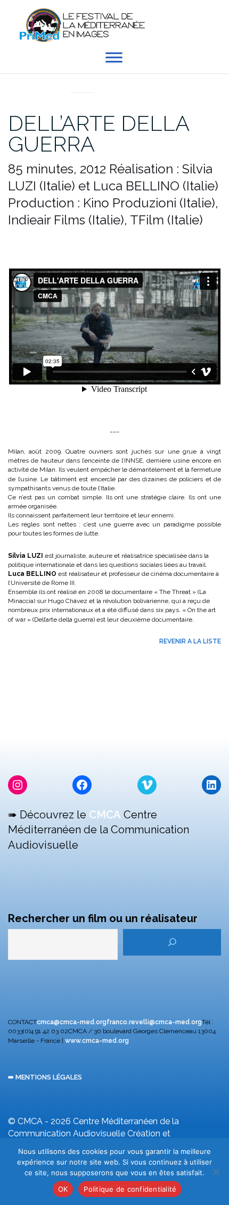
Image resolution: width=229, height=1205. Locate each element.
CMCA (105, 814)
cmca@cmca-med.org (72, 1022)
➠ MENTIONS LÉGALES (45, 1077)
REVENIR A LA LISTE (190, 641)
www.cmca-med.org (97, 1040)
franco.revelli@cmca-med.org (154, 1022)
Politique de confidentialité (130, 1189)
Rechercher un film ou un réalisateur (103, 918)
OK (63, 1189)
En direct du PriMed (82, 80)
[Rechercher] (172, 942)
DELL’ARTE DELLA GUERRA (98, 133)
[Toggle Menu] (113, 58)
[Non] (215, 1171)
